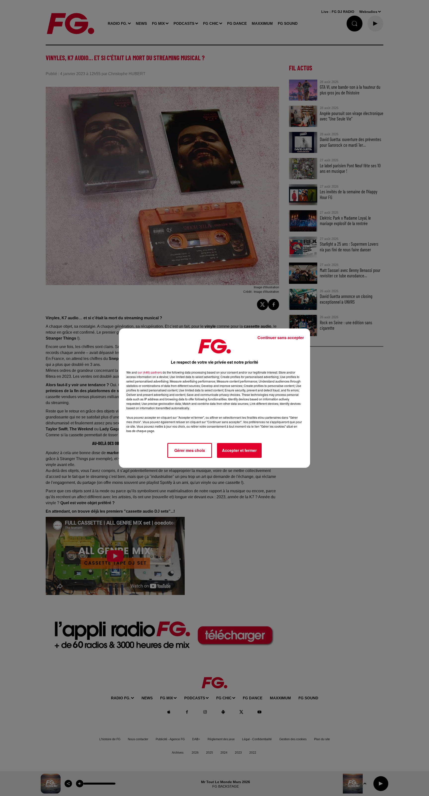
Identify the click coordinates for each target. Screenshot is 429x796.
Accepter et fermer (239, 450)
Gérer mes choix (189, 450)
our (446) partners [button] (150, 372)
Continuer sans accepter (280, 337)
